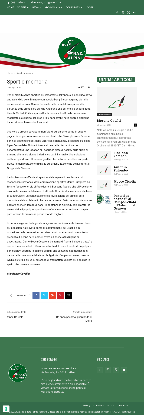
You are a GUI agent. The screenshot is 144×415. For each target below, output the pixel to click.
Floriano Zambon (121, 154)
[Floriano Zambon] (104, 156)
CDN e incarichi (104, 115)
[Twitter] (128, 12)
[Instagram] (122, 12)
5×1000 (110, 405)
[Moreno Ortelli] (117, 101)
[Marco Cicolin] (104, 185)
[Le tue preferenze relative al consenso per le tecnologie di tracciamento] (6, 408)
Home (10, 73)
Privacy (86, 405)
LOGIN (89, 7)
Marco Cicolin (125, 181)
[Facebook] (117, 12)
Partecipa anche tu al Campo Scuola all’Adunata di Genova (125, 201)
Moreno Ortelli (109, 120)
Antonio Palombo (121, 168)
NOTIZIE (21, 7)
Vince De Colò (15, 317)
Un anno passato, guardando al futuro (74, 318)
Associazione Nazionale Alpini (58, 368)
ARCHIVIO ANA (52, 7)
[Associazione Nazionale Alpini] (72, 51)
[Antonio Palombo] (104, 170)
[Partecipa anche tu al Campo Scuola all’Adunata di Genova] (104, 199)
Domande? (123, 405)
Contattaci (98, 405)
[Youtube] (134, 12)
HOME (10, 7)
